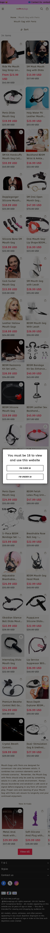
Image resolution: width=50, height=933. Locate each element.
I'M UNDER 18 (25, 477)
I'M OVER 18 (25, 468)
